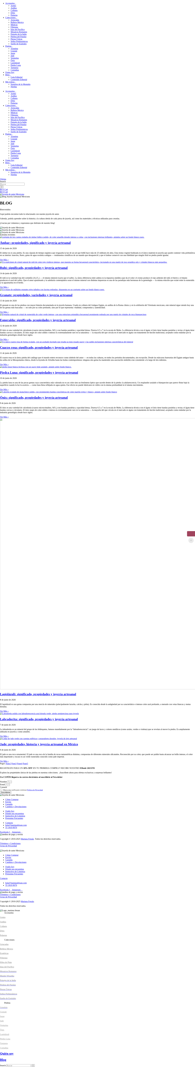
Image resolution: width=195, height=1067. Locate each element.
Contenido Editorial (19, 79)
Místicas (14, 25)
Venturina (15, 58)
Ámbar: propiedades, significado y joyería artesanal (35, 242)
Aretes (13, 6)
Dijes (13, 13)
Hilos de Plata (6, 962)
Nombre (3, 782)
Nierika (14, 87)
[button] (97, 913)
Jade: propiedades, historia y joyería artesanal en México (39, 744)
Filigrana (14, 27)
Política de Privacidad (35, 790)
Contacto (4, 878)
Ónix (13, 60)
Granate (14, 51)
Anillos (14, 8)
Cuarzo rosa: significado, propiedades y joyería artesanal (39, 347)
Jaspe (13, 53)
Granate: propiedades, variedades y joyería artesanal (36, 295)
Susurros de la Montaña (20, 84)
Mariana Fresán (27, 839)
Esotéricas (4, 953)
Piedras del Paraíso (18, 36)
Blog (7, 75)
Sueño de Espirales (19, 44)
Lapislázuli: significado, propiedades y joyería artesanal (38, 694)
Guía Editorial (16, 77)
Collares (14, 10)
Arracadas (15, 20)
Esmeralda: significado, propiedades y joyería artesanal (38, 320)
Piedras (8, 46)
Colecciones (10, 17)
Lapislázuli (15, 63)
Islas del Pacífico (18, 29)
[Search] (1, 187)
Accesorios (10, 3)
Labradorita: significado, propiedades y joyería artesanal (39, 719)
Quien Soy (9, 72)
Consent (3, 787)
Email (2, 784)
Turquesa (14, 67)
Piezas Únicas (16, 39)
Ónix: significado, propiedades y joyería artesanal (34, 397)
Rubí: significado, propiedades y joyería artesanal (34, 267)
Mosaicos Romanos (19, 32)
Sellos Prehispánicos (19, 41)
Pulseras (14, 15)
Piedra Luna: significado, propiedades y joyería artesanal (39, 372)
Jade (12, 56)
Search (3, 1065)
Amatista (14, 48)
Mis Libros (9, 82)
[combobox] (12, 184)
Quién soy (7, 1053)
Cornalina (15, 70)
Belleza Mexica (17, 22)
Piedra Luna (16, 65)
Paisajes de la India (19, 34)
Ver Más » (4, 260)
